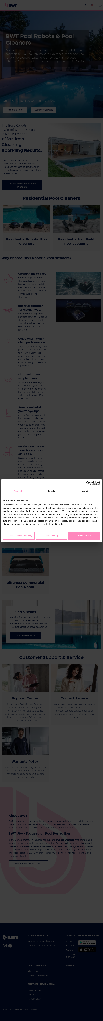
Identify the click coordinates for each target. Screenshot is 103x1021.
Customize (50, 536)
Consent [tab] (18, 491)
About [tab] (85, 491)
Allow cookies (84, 536)
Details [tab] (51, 491)
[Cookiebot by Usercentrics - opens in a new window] (88, 483)
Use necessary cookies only (19, 536)
